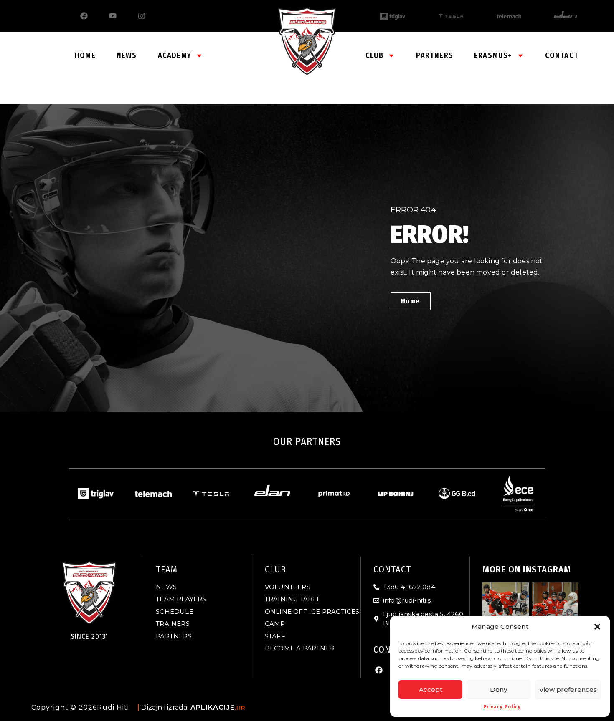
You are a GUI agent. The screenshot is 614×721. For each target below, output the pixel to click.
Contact (561, 55)
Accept (430, 689)
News (127, 55)
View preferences (568, 689)
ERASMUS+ (493, 55)
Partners (434, 55)
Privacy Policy (502, 707)
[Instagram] (141, 15)
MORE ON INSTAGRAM (526, 569)
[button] (597, 627)
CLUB (374, 55)
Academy (174, 55)
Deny (498, 689)
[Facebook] (83, 15)
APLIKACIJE (217, 707)
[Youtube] (112, 15)
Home (85, 55)
